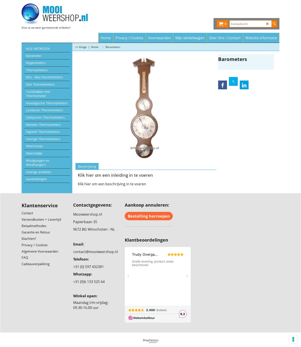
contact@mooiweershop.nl (95, 251)
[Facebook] (222, 85)
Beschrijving (87, 166)
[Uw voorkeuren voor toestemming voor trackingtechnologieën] (293, 339)
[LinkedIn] (244, 85)
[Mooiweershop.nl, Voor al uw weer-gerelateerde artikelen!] (60, 14)
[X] (233, 81)
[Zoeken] (274, 23)
